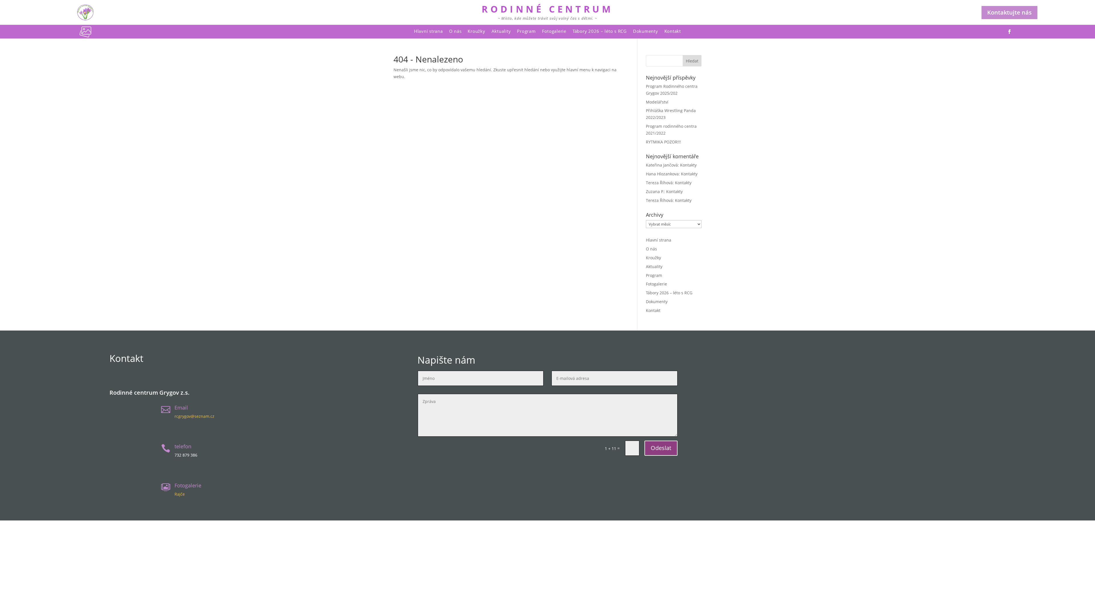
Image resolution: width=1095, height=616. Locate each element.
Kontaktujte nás (1009, 12)
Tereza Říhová (659, 182)
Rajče (180, 494)
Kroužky (476, 31)
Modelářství (657, 102)
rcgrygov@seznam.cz (194, 416)
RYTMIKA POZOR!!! (663, 142)
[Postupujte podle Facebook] (1009, 31)
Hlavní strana (428, 31)
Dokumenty (645, 31)
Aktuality (501, 31)
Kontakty (688, 165)
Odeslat (661, 448)
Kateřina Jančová (662, 165)
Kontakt (672, 31)
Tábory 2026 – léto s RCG (600, 31)
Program (526, 31)
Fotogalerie (554, 31)
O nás (455, 31)
